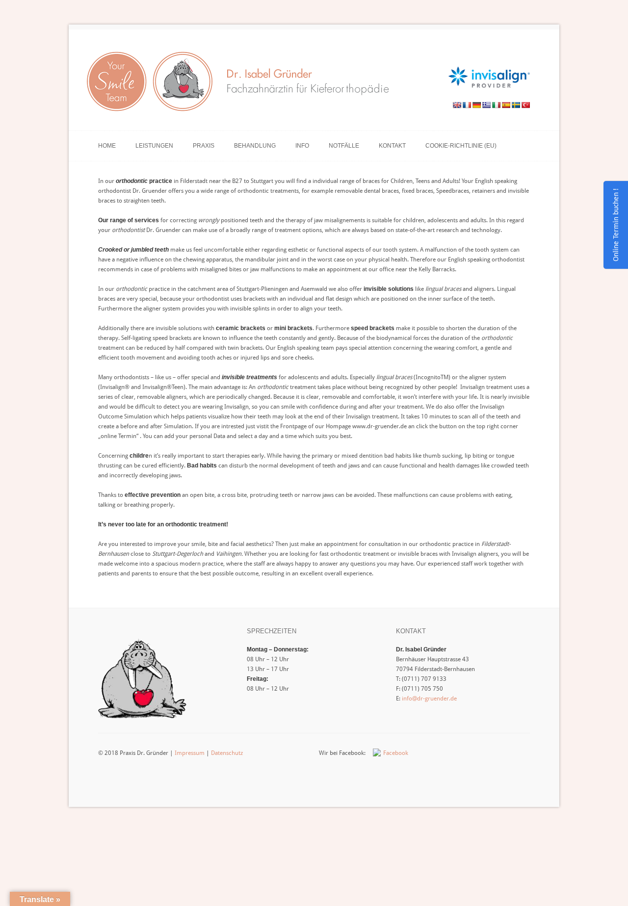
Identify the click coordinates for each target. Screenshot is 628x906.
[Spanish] (505, 105)
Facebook (395, 753)
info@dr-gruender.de (429, 698)
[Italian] (496, 105)
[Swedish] (515, 105)
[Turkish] (525, 105)
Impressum (190, 753)
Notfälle (344, 145)
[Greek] (486, 105)
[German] (476, 105)
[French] (466, 105)
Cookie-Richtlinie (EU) (461, 145)
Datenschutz (227, 753)
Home (107, 145)
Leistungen (154, 145)
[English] (456, 105)
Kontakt (392, 145)
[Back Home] (242, 84)
